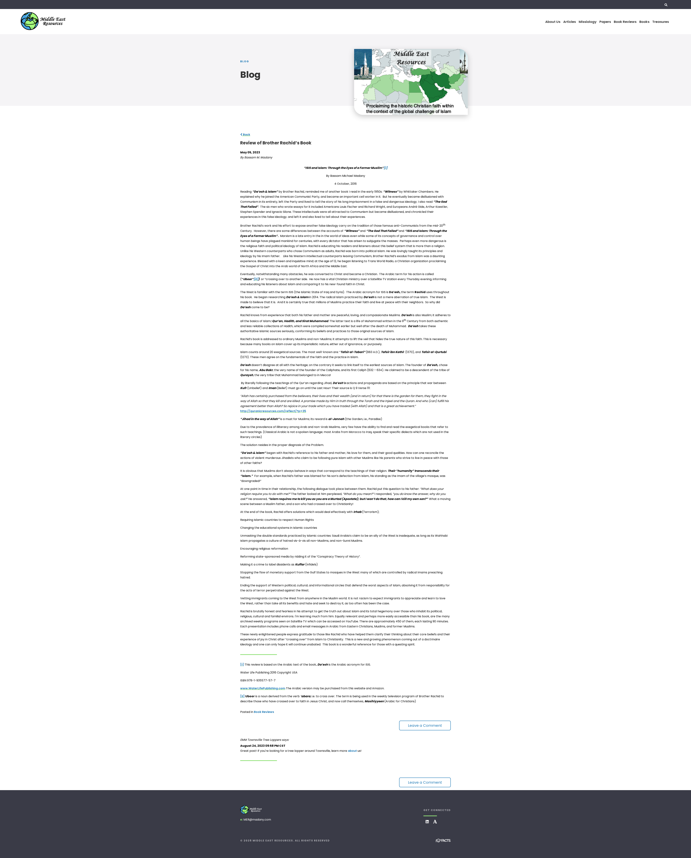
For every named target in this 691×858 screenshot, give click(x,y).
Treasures (660, 21)
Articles (569, 21)
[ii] (242, 696)
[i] (242, 664)
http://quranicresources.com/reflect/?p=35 (273, 411)
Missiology (588, 21)
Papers (605, 21)
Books (644, 21)
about (352, 751)
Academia (435, 821)
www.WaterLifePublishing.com (262, 688)
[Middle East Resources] (251, 809)
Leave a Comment (425, 725)
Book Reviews (625, 21)
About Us (552, 21)
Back (246, 134)
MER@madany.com (257, 819)
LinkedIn (427, 821)
